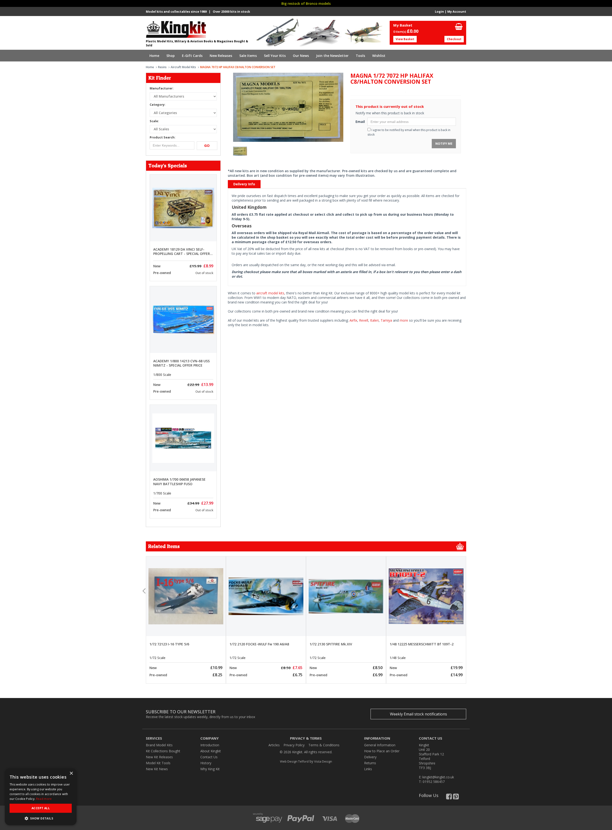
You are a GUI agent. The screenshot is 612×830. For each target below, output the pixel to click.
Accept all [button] (41, 808)
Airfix (353, 320)
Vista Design (323, 761)
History (205, 763)
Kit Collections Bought (163, 751)
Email (359, 121)
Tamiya (386, 320)
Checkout (454, 39)
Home (154, 55)
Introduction (209, 745)
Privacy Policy (294, 745)
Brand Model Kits (159, 745)
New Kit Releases (159, 757)
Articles (274, 745)
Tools (360, 55)
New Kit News (157, 769)
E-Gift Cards (192, 55)
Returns (370, 763)
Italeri (374, 320)
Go (207, 145)
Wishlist (378, 55)
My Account (456, 11)
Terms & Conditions (323, 745)
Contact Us (209, 757)
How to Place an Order (381, 751)
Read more (44, 799)
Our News (301, 55)
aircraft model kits (270, 293)
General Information (379, 745)
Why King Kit (210, 769)
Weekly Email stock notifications (418, 714)
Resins (162, 67)
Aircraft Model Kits (183, 67)
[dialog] (40, 796)
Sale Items (248, 55)
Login (439, 11)
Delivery (370, 757)
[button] (41, 818)
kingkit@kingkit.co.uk (438, 777)
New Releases (221, 55)
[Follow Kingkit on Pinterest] (456, 797)
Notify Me (443, 143)
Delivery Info (244, 184)
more (404, 320)
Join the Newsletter (332, 55)
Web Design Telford (294, 761)
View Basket (405, 39)
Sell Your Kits (275, 55)
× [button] (71, 773)
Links (368, 769)
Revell (363, 320)
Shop (170, 55)
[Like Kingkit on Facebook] (449, 797)
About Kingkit (210, 751)
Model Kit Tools (158, 763)
